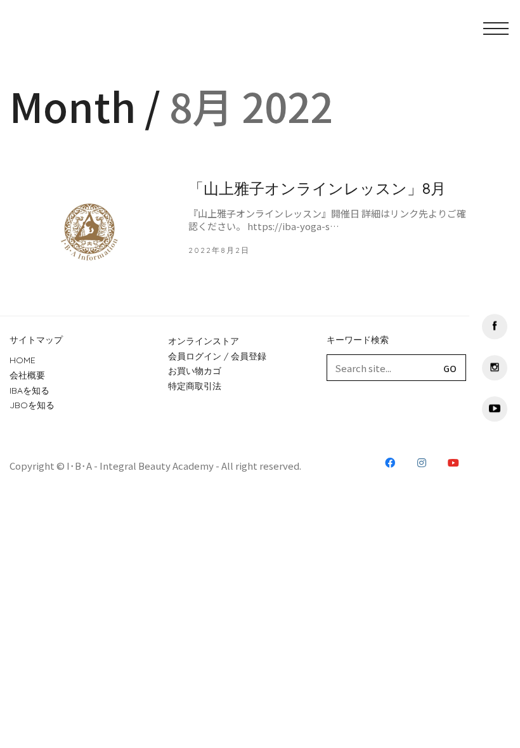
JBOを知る (32, 405)
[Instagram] (494, 367)
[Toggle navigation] (459, 35)
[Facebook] (494, 326)
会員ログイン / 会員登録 (217, 356)
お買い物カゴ (194, 371)
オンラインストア (203, 341)
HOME (23, 360)
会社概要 (27, 375)
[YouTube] (494, 409)
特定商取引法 (194, 386)
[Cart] (423, 35)
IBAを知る (29, 390)
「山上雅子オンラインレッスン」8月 (317, 188)
